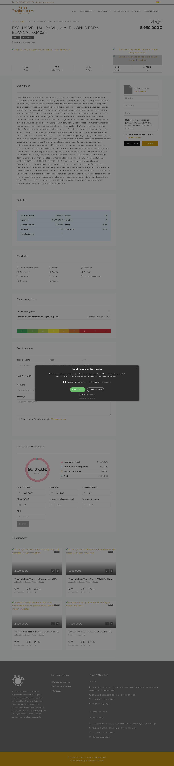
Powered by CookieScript (87, 398)
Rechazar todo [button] (96, 390)
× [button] (137, 368)
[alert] (87, 383)
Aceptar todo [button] (77, 390)
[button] (87, 383)
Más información (113, 376)
